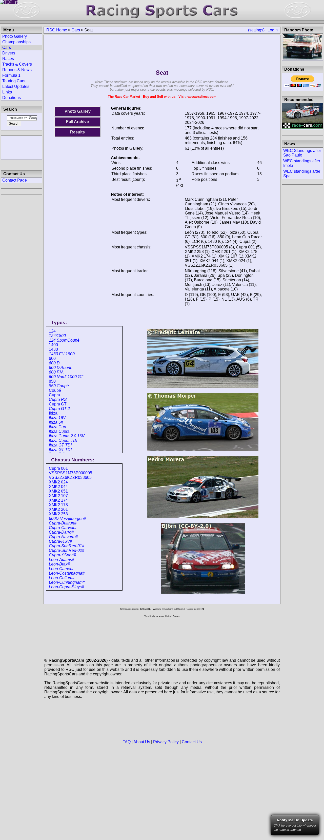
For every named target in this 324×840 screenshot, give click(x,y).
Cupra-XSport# (62, 555)
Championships (16, 42)
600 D (54, 363)
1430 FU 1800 (62, 354)
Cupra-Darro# (61, 532)
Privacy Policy (166, 742)
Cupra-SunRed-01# (66, 546)
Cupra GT (58, 404)
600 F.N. (56, 372)
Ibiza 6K (56, 422)
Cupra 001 (58, 468)
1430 (53, 349)
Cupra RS (58, 399)
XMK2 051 (58, 491)
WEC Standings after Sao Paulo (302, 152)
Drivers (8, 53)
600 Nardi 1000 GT (66, 377)
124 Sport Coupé (64, 340)
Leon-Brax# (59, 564)
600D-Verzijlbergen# (67, 518)
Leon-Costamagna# (67, 573)
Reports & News (17, 70)
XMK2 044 (58, 486)
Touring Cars (13, 81)
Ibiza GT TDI (60, 445)
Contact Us (192, 742)
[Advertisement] (21, 147)
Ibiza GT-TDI (60, 449)
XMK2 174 (58, 500)
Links (7, 92)
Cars (75, 30)
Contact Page (14, 180)
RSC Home (56, 30)
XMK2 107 (58, 496)
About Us (141, 742)
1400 (53, 345)
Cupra (54, 395)
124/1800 (57, 336)
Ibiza (53, 413)
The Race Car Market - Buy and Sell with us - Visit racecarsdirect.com (162, 97)
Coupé (55, 390)
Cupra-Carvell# (62, 527)
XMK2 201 (58, 509)
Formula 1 (11, 75)
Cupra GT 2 (59, 408)
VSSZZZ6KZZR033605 (70, 477)
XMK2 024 (58, 482)
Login (273, 30)
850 (52, 381)
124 (52, 331)
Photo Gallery (78, 111)
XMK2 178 (58, 505)
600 (52, 358)
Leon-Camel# (61, 568)
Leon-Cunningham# (67, 582)
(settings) (256, 30)
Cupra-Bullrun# (62, 523)
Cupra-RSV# (60, 541)
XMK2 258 (58, 514)
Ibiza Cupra (59, 431)
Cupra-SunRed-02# (66, 550)
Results (77, 132)
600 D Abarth (60, 367)
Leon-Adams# (61, 559)
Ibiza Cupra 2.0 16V (67, 436)
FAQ (127, 742)
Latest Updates (15, 86)
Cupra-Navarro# (63, 537)
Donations (11, 97)
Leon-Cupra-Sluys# (66, 587)
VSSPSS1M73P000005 (70, 473)
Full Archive (77, 122)
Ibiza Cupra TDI (63, 440)
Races (8, 58)
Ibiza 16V (57, 418)
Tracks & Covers (17, 64)
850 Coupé (59, 386)
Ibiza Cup (57, 427)
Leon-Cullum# (61, 578)
